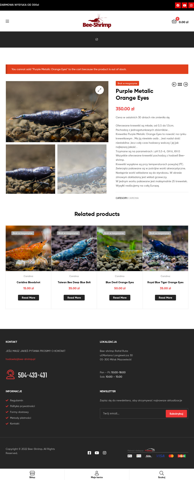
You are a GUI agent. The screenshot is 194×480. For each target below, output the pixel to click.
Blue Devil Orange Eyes (120, 282)
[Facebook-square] (89, 453)
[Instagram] (191, 5)
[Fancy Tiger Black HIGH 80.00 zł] (174, 84)
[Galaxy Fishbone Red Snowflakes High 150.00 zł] (185, 84)
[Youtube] (184, 5)
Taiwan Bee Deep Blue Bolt (74, 282)
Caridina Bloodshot (28, 282)
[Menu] (7, 21)
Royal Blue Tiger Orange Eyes (165, 282)
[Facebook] (178, 5)
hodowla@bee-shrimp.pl (20, 359)
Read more (28, 297)
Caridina (133, 198)
